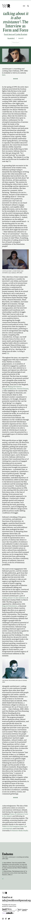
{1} (10, 161)
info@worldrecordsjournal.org (16, 900)
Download (15, 43)
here (3, 75)
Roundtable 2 (11, 38)
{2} (8, 353)
